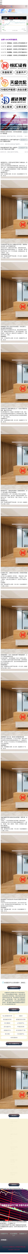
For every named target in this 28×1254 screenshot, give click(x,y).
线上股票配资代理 (7, 1016)
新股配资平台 (7, 1030)
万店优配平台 (20, 1034)
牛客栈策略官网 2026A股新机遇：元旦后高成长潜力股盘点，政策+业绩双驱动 (13, 127)
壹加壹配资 (3, 907)
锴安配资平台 (4, 500)
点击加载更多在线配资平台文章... (14, 983)
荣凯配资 (25, 131)
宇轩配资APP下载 (5, 254)
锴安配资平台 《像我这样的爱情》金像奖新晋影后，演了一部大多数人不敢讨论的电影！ (14, 491)
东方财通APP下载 (20, 1030)
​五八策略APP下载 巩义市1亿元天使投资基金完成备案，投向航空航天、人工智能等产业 (14, 1222)
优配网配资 (3, 745)
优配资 (20, 1016)
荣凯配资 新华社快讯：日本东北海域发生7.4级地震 (11, 132)
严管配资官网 (20, 1026)
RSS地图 (18, 1247)
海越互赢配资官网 (5, 827)
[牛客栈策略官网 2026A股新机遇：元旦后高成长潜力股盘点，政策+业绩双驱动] (14, 121)
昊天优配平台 (7, 1026)
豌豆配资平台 (4, 172)
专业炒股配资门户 (13, 1234)
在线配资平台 (4, 1233)
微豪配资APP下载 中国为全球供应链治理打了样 (11, 1188)
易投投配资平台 (24, 139)
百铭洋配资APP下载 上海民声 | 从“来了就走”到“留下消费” (9, 148)
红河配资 (3, 582)
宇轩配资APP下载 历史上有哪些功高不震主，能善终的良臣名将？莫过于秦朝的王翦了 (14, 245)
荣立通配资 (7, 1023)
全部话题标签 (14, 1037)
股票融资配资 (4, 664)
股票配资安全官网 (20, 1019)
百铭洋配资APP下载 (23, 147)
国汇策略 (7, 1034)
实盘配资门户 (23, 1233)
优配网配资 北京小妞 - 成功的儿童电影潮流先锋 (12, 737)
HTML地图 (22, 1247)
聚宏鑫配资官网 (7, 1019)
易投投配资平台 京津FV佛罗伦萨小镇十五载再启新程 (10, 140)
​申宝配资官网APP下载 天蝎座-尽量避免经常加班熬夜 (13, 1225)
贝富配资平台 (4, 418)
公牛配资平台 (20, 1023)
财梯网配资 (3, 336)
